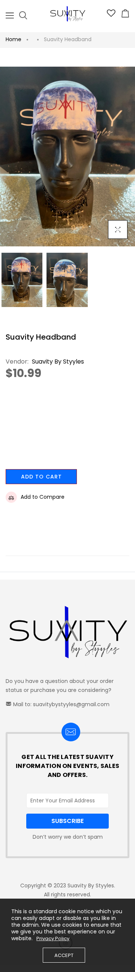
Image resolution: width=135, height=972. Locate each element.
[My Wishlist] (111, 15)
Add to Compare (42, 497)
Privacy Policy (52, 938)
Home (13, 39)
